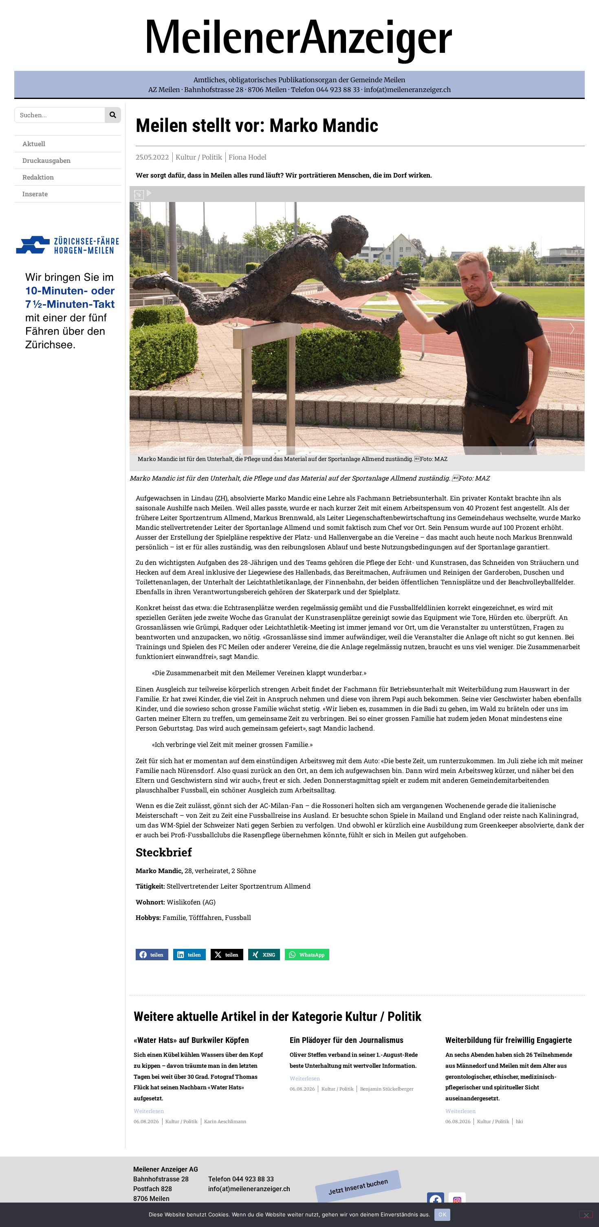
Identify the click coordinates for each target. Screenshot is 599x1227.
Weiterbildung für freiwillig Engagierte (508, 1040)
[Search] (113, 115)
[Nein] (586, 1214)
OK (442, 1214)
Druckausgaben (46, 160)
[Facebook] (435, 1200)
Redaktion (38, 177)
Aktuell (33, 143)
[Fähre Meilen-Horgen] (67, 367)
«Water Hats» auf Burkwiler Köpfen (191, 1040)
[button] (152, 955)
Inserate (35, 193)
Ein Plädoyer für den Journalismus (346, 1040)
